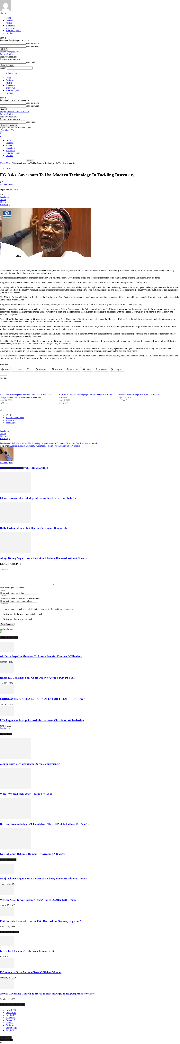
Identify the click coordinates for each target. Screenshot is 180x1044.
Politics (9, 23)
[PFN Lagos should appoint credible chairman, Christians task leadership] (7, 715)
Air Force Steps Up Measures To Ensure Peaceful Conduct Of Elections (41, 656)
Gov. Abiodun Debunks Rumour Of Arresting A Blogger (32, 853)
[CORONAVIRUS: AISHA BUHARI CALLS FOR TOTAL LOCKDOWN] (7, 693)
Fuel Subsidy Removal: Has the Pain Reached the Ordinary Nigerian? (40, 921)
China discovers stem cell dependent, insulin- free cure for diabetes (38, 498)
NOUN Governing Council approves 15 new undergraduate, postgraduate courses (47, 993)
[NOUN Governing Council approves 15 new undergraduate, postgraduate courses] (7, 988)
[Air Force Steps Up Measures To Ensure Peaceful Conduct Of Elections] (7, 651)
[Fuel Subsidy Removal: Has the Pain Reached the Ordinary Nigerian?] (7, 915)
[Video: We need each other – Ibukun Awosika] (15, 788)
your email (30, 62)
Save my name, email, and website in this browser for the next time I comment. (38, 609)
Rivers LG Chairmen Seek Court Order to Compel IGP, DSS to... (37, 677)
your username (32, 43)
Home (8, 18)
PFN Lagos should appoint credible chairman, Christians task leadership (42, 720)
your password (32, 46)
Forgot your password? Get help (14, 111)
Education (10, 25)
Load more (5, 728)
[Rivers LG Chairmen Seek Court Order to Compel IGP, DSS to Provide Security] (7, 672)
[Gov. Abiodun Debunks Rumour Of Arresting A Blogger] (15, 848)
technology (10, 422)
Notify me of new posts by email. (18, 619)
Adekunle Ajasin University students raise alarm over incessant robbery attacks (45, 446)
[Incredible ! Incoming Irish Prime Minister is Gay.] (7, 945)
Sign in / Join (11, 73)
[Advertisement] (33, 262)
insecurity (10, 420)
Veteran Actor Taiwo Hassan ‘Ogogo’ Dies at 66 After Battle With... (38, 899)
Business (10, 20)
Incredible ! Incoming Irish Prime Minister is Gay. (28, 950)
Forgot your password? (10, 51)
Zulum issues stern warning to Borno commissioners (30, 763)
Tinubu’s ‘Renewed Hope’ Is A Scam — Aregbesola (139, 395)
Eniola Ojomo (6, 184)
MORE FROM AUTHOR (35, 468)
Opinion (9, 33)
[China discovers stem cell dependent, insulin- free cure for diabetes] (15, 492)
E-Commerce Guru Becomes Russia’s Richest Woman (30, 972)
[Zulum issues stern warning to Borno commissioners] (15, 758)
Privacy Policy (6, 54)
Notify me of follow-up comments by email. (22, 614)
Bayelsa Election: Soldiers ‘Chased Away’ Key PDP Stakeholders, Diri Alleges (44, 823)
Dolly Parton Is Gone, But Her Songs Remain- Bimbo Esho (34, 528)
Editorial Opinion (13, 30)
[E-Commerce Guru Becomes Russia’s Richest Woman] (7, 967)
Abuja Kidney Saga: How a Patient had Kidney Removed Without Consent (43, 558)
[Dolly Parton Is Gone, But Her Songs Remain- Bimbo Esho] (15, 522)
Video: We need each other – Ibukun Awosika (26, 793)
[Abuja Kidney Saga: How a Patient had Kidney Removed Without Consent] (15, 552)
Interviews (10, 28)
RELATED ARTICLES (11, 468)
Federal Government (15, 417)
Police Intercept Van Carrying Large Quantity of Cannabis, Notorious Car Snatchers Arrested (55, 443)
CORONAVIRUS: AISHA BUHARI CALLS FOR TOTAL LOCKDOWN (42, 698)
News (8, 163)
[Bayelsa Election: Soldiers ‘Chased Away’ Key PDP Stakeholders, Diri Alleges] (15, 818)
